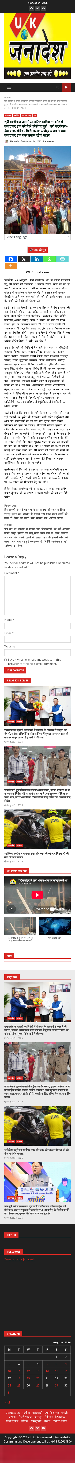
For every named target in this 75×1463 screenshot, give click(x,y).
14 (47, 1371)
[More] (11, 266)
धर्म (35, 115)
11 (18, 1371)
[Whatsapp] (49, 259)
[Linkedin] (37, 259)
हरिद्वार (47, 1421)
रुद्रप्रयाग (36, 1421)
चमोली (64, 1413)
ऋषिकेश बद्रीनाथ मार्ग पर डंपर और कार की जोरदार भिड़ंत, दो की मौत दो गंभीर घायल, (37, 829)
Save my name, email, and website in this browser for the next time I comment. (34, 662)
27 (37, 1385)
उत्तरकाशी (37, 1413)
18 (18, 1378)
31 (9, 1392)
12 (28, 1371)
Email (9, 633)
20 (37, 1378)
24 (9, 1385)
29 (56, 1385)
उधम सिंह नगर (52, 1413)
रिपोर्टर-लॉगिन (60, 1421)
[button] (20, 931)
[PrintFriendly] (62, 259)
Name (9, 620)
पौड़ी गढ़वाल (12, 1421)
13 (37, 1371)
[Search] (58, 87)
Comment (11, 573)
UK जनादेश (14, 141)
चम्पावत (12, 1417)
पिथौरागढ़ (60, 1417)
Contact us (13, 1413)
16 (66, 1371)
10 (9, 1371)
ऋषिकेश (16, 115)
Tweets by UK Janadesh (19, 1259)
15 (56, 1371)
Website (9, 646)
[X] (24, 259)
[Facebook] (11, 259)
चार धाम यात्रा (26, 115)
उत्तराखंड (8, 115)
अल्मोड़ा (26, 1413)
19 (28, 1378)
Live (66, 87)
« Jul (7, 1402)
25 (18, 1385)
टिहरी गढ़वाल (25, 1417)
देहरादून (38, 1417)
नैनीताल (49, 1417)
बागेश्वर (24, 1421)
